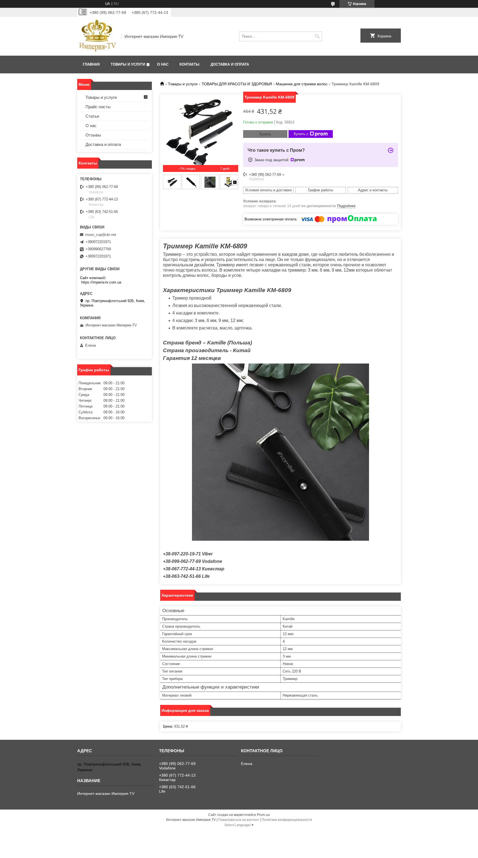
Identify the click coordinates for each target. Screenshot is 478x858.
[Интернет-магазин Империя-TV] (97, 36)
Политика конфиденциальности (287, 820)
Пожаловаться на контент (238, 820)
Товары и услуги (128, 64)
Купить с (301, 134)
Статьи (92, 116)
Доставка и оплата (230, 64)
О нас (162, 64)
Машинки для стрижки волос (302, 84)
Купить (265, 134)
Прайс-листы (98, 106)
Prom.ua (263, 815)
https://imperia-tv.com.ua (101, 282)
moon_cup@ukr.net (100, 235)
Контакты (189, 64)
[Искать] (317, 36)
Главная (91, 64)
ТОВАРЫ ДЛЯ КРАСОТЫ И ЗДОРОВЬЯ (237, 84)
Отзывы (93, 135)
